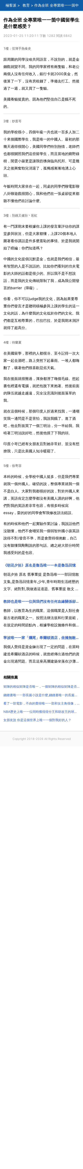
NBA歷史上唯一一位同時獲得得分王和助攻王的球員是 (41, 712)
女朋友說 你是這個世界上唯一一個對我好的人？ (37, 720)
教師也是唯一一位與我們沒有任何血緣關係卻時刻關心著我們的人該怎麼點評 (41, 601)
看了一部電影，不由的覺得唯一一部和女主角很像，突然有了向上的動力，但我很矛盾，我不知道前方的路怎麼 (41, 703)
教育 (26, 5)
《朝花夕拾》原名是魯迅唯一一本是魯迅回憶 (39, 565)
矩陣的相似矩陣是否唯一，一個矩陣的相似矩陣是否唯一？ (41, 686)
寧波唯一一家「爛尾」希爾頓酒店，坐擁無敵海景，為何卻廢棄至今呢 (41, 638)
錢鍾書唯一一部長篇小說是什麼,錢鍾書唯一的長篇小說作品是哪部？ (41, 695)
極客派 (11, 5)
